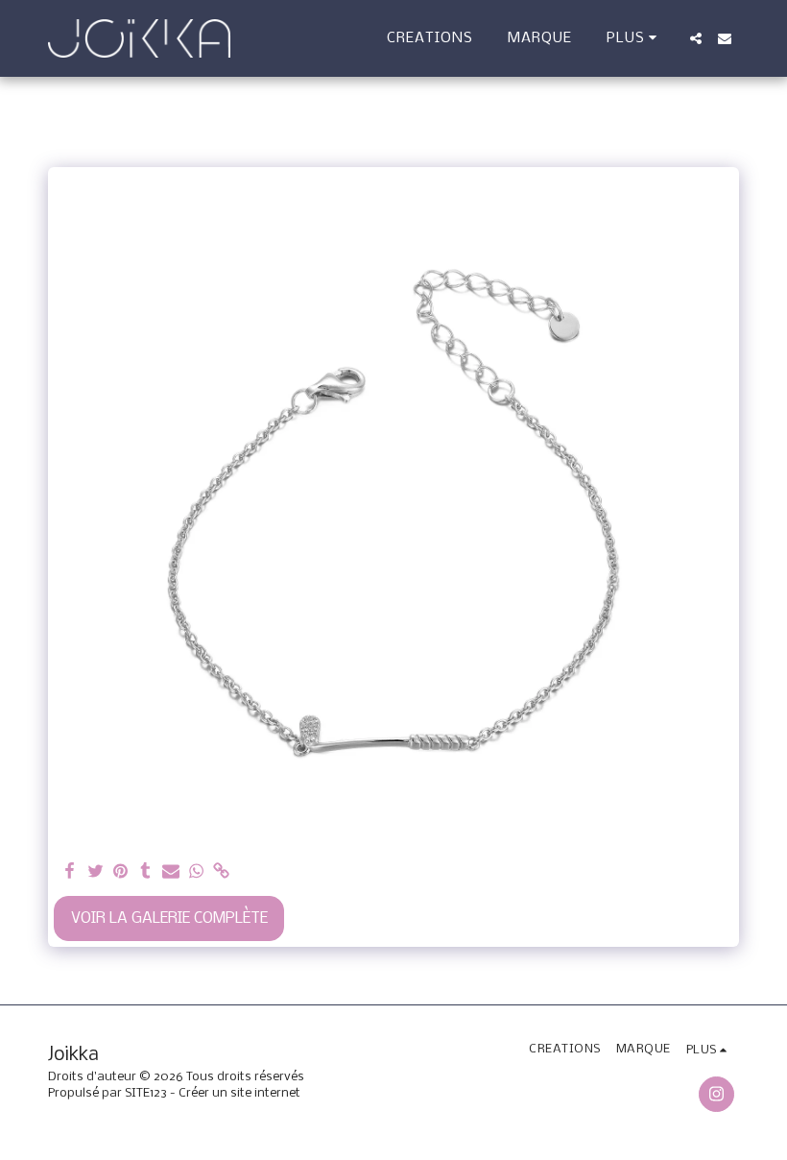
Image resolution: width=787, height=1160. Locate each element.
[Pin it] (120, 872)
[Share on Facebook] (70, 872)
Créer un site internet (239, 1093)
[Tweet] (95, 872)
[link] (221, 872)
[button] (695, 38)
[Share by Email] (171, 872)
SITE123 (146, 1093)
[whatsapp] (196, 872)
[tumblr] (145, 872)
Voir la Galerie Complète (169, 918)
